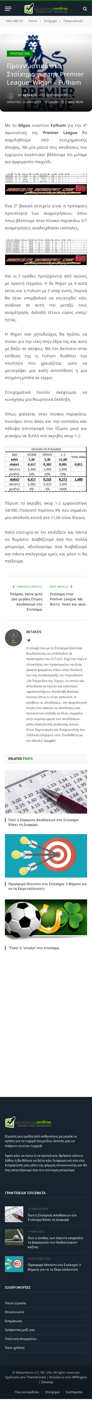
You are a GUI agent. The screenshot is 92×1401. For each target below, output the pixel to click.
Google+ (50, 740)
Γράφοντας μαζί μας (20, 1329)
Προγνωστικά (20, 54)
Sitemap (47, 1382)
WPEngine (79, 1377)
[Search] (84, 8)
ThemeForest (36, 1377)
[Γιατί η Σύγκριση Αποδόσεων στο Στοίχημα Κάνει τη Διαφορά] (46, 792)
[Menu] (8, 8)
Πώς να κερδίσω (27, 1392)
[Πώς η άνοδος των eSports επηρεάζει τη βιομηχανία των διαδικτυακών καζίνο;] (14, 1237)
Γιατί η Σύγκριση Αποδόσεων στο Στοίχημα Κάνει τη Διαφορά (52, 1217)
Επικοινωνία (14, 1312)
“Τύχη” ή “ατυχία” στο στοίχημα (33, 947)
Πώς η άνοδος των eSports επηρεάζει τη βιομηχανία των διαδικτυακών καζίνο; (55, 1242)
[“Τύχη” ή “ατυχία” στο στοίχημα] (46, 920)
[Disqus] (46, 1022)
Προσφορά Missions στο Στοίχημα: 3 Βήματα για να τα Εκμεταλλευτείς (54, 1267)
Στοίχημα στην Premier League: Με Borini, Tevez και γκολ (68, 599)
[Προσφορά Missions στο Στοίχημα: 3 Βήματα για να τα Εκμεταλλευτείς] (46, 856)
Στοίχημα (52, 1392)
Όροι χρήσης (15, 1347)
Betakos (30, 95)
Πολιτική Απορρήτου (21, 1339)
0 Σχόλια (52, 102)
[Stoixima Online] (46, 9)
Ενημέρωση (13, 1321)
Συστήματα (74, 1392)
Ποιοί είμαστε (15, 1303)
